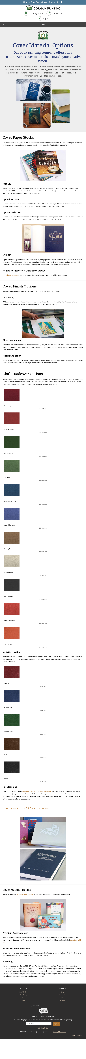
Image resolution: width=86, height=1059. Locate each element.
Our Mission (23, 992)
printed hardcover (12, 275)
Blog (62, 992)
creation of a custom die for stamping (36, 791)
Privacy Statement (59, 1032)
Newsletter (62, 995)
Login (45, 18)
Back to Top (76, 1035)
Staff (23, 1001)
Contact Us (56, 13)
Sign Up (56, 1023)
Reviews (62, 1001)
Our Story (23, 995)
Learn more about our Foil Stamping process (26, 808)
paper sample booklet (25, 894)
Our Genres (23, 998)
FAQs (62, 998)
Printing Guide (36, 13)
